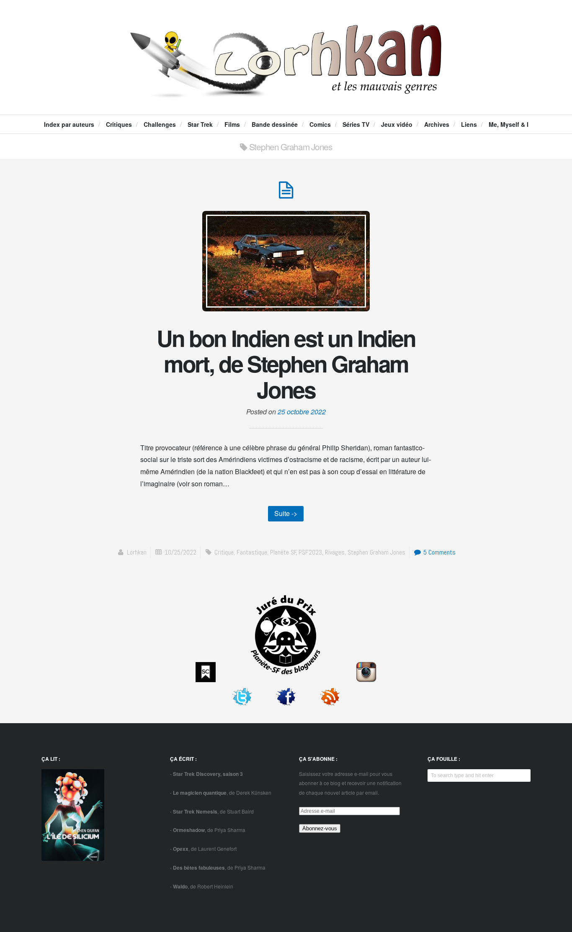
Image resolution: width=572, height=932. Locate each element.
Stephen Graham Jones (376, 552)
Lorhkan (137, 552)
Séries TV (356, 124)
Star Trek (200, 124)
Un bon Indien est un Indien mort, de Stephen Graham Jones (286, 363)
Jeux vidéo (396, 124)
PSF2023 (310, 552)
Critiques (119, 124)
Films (232, 124)
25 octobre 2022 (302, 411)
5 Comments (439, 552)
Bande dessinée (275, 124)
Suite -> (285, 513)
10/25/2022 (180, 552)
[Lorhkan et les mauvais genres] (286, 90)
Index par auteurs (69, 124)
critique (224, 552)
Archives (436, 124)
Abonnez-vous (319, 828)
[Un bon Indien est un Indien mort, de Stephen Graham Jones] (286, 194)
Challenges (160, 124)
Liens (469, 124)
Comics (320, 124)
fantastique (252, 552)
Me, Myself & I (508, 124)
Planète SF (283, 552)
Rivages (335, 552)
